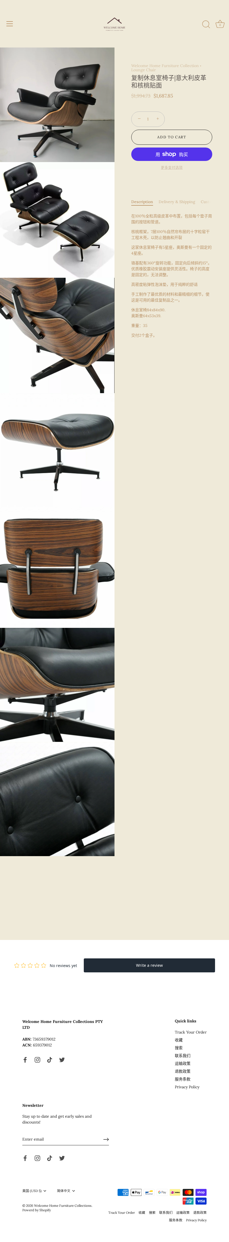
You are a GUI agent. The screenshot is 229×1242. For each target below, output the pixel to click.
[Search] (206, 24)
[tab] (145, 202)
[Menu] (10, 24)
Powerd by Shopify (36, 1210)
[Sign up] (106, 1139)
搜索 (179, 1047)
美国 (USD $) (32, 1191)
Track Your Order (191, 1032)
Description (142, 201)
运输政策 (182, 1063)
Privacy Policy (187, 1086)
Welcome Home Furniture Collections (63, 1205)
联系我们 (182, 1055)
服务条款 (182, 1079)
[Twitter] (62, 1059)
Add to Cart (171, 137)
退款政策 (182, 1071)
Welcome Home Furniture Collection (165, 65)
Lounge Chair (143, 69)
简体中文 (63, 1191)
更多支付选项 (172, 167)
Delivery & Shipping (177, 201)
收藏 (179, 1039)
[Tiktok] (50, 1059)
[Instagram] (37, 1059)
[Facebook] (25, 1059)
